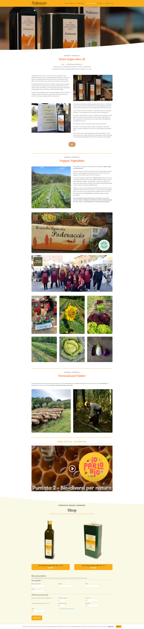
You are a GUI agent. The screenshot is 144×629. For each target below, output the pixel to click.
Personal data (36, 580)
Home (66, 3)
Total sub (87, 598)
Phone (86, 583)
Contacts (107, 3)
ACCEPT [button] (119, 626)
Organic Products (91, 3)
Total (33, 608)
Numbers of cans (62, 603)
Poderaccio (72, 3)
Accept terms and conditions (67, 608)
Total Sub (87, 603)
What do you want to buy (40, 595)
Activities (100, 3)
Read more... (111, 626)
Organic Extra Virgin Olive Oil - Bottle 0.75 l (42, 598)
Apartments (80, 3)
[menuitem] (111, 5)
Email (33, 589)
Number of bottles (62, 598)
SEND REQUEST (37, 617)
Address (60, 583)
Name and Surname (36, 583)
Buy (72, 144)
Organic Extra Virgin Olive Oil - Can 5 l (41, 603)
